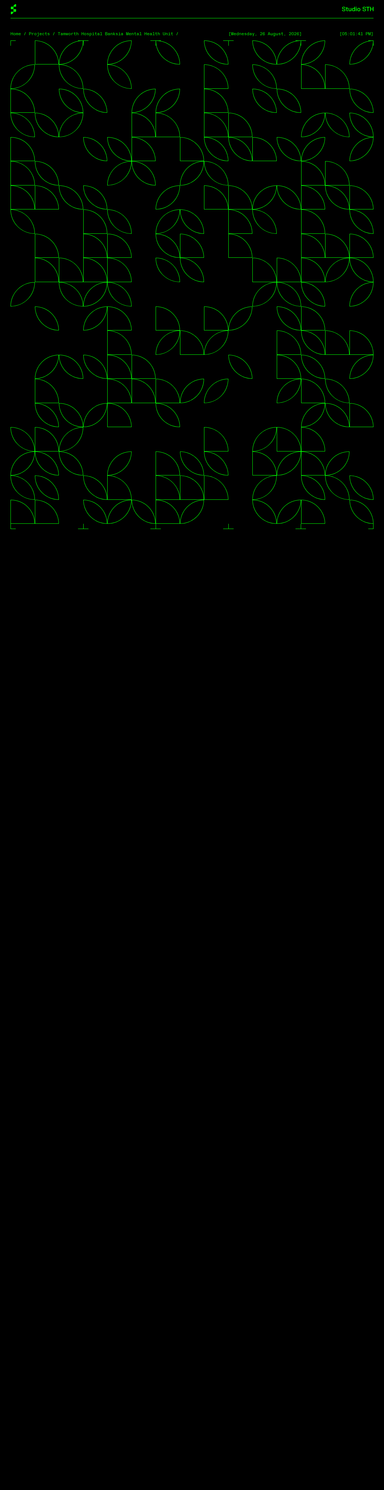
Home (15, 33)
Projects (39, 33)
